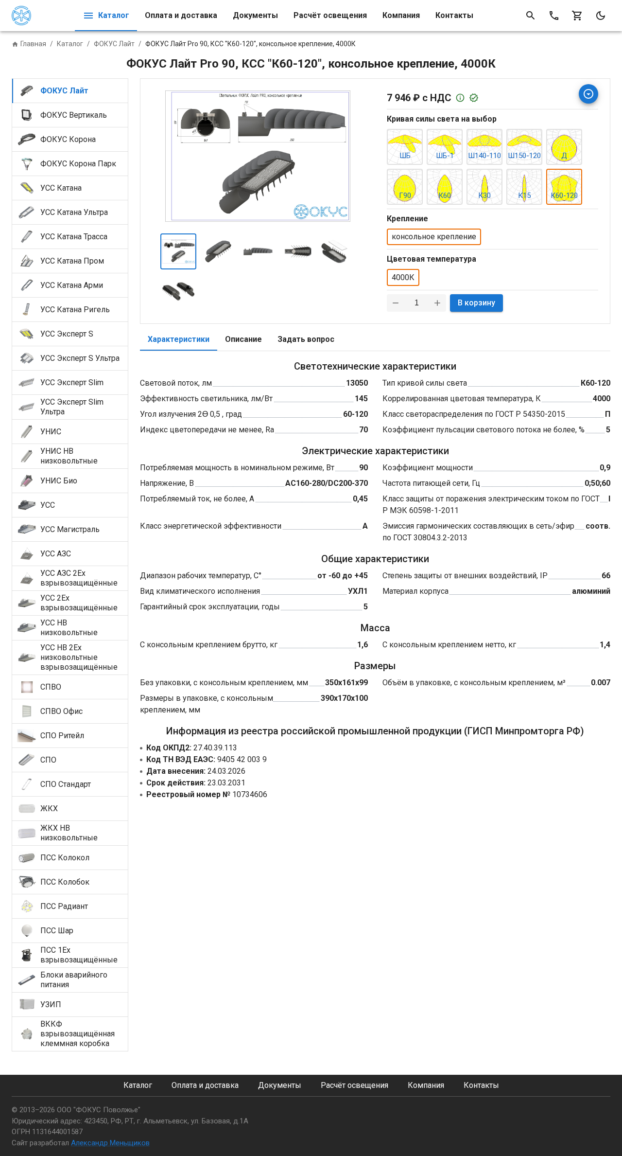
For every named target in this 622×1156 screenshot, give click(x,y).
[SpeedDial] (588, 94)
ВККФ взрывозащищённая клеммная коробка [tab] (77, 1033)
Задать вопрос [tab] (305, 339)
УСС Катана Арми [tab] (71, 285)
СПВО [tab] (50, 687)
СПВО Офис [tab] (61, 711)
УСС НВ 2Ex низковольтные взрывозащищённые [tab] (79, 657)
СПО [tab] (48, 760)
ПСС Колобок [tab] (64, 882)
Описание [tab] (243, 339)
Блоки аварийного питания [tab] (73, 979)
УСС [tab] (47, 505)
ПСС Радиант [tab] (64, 906)
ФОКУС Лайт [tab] (64, 90)
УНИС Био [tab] (58, 480)
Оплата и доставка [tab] (181, 15)
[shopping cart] (577, 15)
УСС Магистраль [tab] (70, 529)
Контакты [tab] (454, 15)
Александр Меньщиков (110, 1142)
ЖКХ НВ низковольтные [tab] (69, 832)
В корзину (476, 302)
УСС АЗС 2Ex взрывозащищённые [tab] (79, 578)
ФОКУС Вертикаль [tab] (73, 115)
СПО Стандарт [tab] (65, 784)
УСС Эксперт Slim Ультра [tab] (72, 406)
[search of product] (530, 15)
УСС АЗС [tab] (55, 553)
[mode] (600, 15)
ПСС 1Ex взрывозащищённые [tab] (79, 954)
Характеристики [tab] (178, 339)
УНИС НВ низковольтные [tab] (69, 455)
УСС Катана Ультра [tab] (74, 212)
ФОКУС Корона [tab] (68, 139)
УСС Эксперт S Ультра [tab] (80, 358)
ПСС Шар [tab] (56, 930)
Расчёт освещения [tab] (330, 15)
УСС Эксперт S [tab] (66, 333)
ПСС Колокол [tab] (64, 857)
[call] (554, 15)
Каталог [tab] (113, 15)
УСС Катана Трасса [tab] (73, 236)
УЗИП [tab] (50, 1004)
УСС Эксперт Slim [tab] (72, 382)
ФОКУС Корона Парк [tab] (78, 163)
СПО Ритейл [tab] (62, 735)
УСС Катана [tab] (61, 188)
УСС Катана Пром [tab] (72, 261)
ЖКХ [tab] (49, 808)
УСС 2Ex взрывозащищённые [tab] (79, 602)
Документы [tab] (255, 15)
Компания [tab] (401, 15)
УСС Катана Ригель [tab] (75, 309)
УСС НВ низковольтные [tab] (69, 627)
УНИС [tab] (50, 431)
